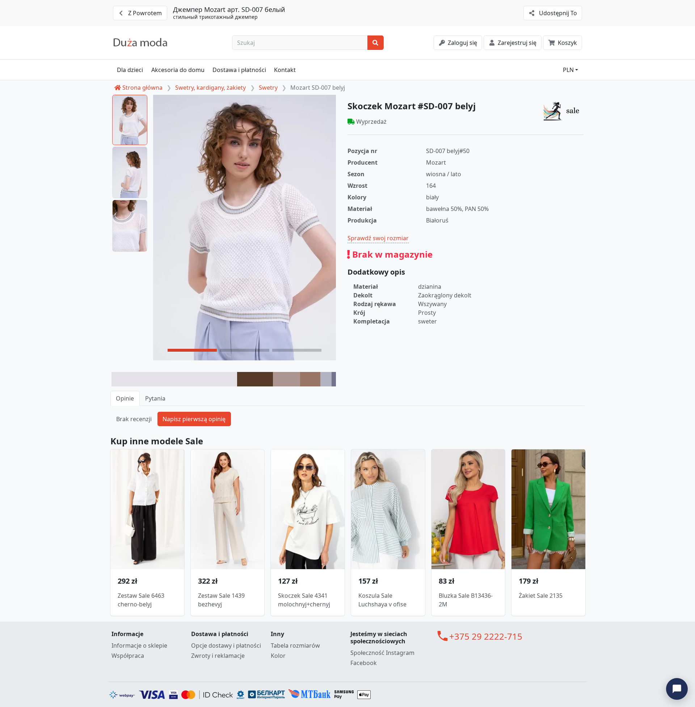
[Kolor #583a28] (255, 379)
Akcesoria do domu (178, 70)
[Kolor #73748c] (334, 379)
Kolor (278, 656)
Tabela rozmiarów (295, 645)
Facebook (363, 663)
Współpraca (127, 656)
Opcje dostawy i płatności (226, 645)
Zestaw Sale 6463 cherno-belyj (141, 600)
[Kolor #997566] (310, 379)
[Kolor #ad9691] (286, 379)
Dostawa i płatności (239, 70)
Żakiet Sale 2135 (541, 596)
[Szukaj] (375, 42)
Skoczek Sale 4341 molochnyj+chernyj (304, 600)
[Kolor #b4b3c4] (326, 379)
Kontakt (285, 70)
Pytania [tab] (155, 398)
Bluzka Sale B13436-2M (466, 600)
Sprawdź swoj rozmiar (378, 238)
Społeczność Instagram (382, 653)
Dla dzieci (130, 70)
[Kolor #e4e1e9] (174, 379)
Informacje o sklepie (139, 645)
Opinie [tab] (125, 398)
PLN (568, 70)
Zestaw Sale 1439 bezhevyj (221, 600)
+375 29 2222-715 (485, 636)
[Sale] (563, 111)
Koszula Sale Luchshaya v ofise (382, 600)
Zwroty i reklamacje (218, 656)
